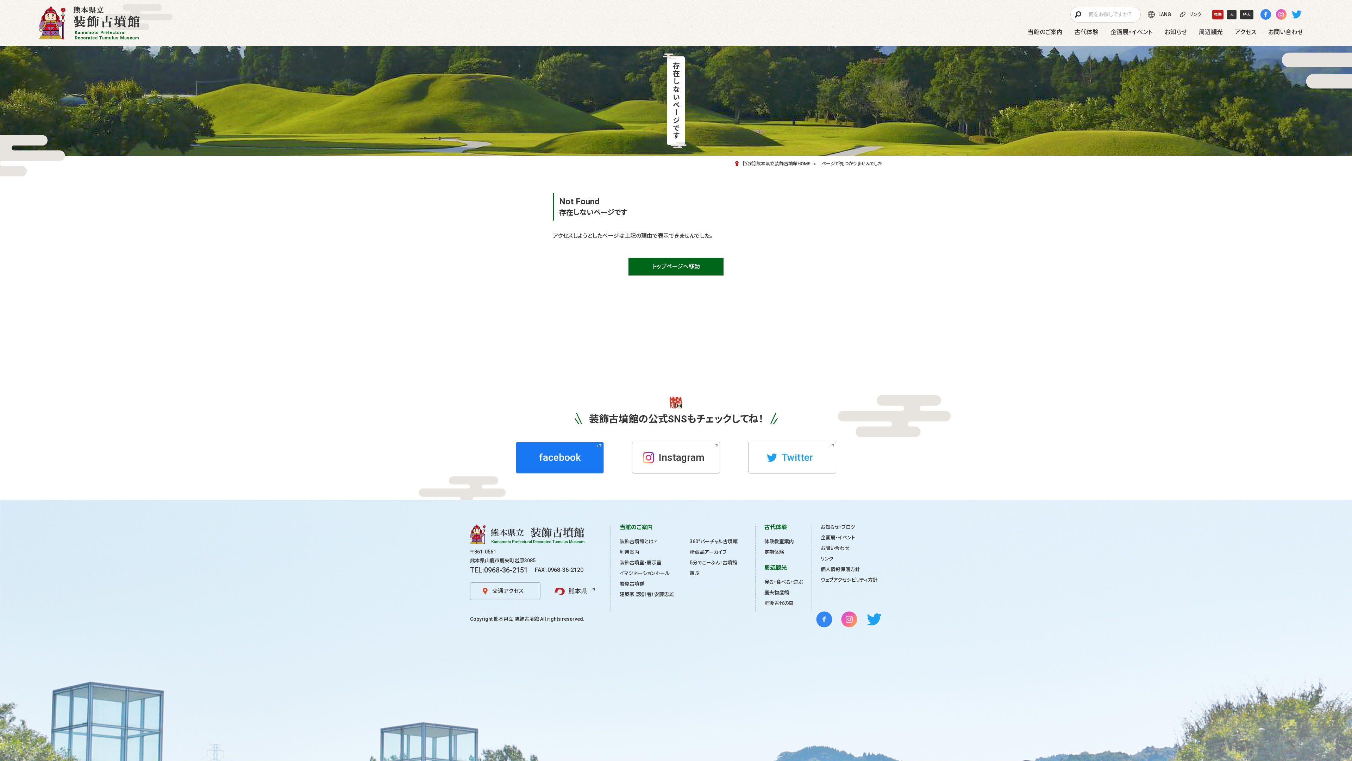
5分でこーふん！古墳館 (713, 562)
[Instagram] (1281, 14)
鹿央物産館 (776, 592)
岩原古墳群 (632, 583)
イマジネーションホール (645, 573)
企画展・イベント (838, 537)
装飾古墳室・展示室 (641, 562)
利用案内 (629, 552)
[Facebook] (1265, 14)
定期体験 (774, 552)
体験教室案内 (779, 541)
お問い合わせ (835, 548)
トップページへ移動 (676, 266)
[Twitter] (1296, 14)
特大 (1247, 14)
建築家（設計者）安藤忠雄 (647, 594)
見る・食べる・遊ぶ (783, 582)
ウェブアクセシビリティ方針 (849, 579)
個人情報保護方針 (840, 569)
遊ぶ (694, 573)
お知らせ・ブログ (838, 527)
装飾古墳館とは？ (638, 541)
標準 (1218, 14)
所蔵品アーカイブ (708, 552)
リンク (827, 558)
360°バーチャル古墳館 (714, 541)
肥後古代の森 (779, 603)
